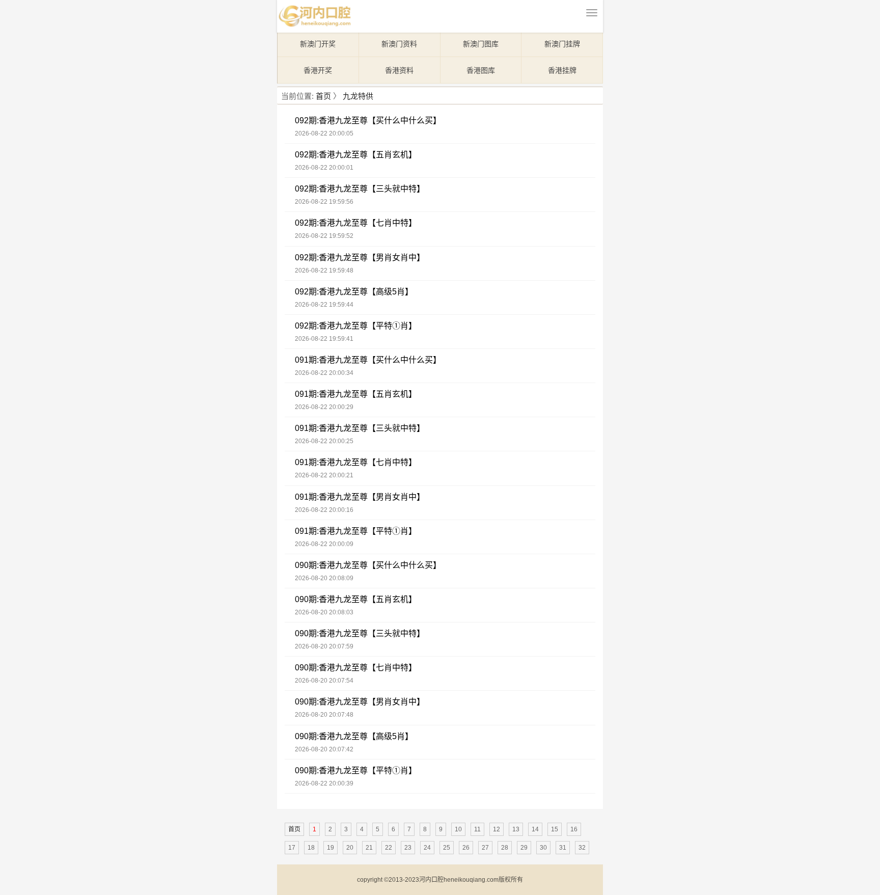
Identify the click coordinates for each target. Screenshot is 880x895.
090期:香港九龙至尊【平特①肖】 (356, 770)
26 (466, 847)
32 (582, 847)
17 (291, 847)
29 (524, 847)
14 (535, 829)
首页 (323, 96)
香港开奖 (318, 70)
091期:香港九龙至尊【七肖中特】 (356, 462)
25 (446, 847)
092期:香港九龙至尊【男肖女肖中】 (360, 257)
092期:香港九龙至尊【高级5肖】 (354, 291)
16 (574, 829)
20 (349, 847)
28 (504, 847)
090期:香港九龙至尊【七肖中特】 (356, 667)
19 (330, 847)
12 (496, 829)
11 (477, 829)
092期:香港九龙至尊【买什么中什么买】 (368, 120)
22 (388, 847)
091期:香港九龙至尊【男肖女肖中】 (360, 497)
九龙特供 (358, 96)
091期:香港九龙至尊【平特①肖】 (356, 531)
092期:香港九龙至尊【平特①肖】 (356, 325)
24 (427, 847)
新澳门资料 (399, 44)
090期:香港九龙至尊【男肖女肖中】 (360, 701)
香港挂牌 (562, 70)
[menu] (592, 12)
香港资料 (399, 70)
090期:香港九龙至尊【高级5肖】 (354, 736)
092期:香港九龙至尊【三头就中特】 (360, 188)
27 (485, 847)
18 (311, 847)
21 (369, 847)
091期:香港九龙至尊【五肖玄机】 (356, 394)
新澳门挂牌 (562, 44)
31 (562, 847)
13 (515, 829)
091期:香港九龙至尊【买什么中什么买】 (368, 360)
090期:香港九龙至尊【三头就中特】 (360, 633)
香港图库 (480, 70)
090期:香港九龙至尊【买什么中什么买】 (368, 565)
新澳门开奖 (318, 44)
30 (543, 847)
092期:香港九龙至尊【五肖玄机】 (356, 154)
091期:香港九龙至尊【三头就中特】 (360, 428)
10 (458, 829)
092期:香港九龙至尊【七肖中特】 (356, 223)
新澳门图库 (481, 44)
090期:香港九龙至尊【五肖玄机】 (356, 599)
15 (554, 829)
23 (407, 847)
